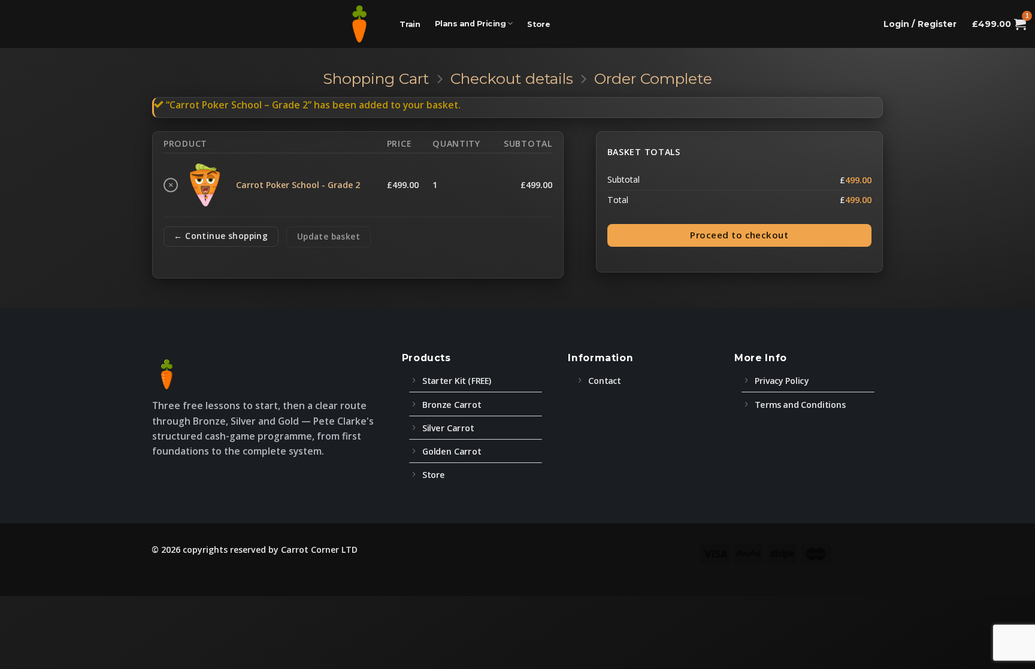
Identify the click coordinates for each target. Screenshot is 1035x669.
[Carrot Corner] (359, 24)
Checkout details (511, 78)
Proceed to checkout (739, 235)
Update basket (328, 236)
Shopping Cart (376, 78)
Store (538, 24)
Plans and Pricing (470, 24)
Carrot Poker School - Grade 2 (298, 184)
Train (410, 24)
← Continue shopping (221, 235)
